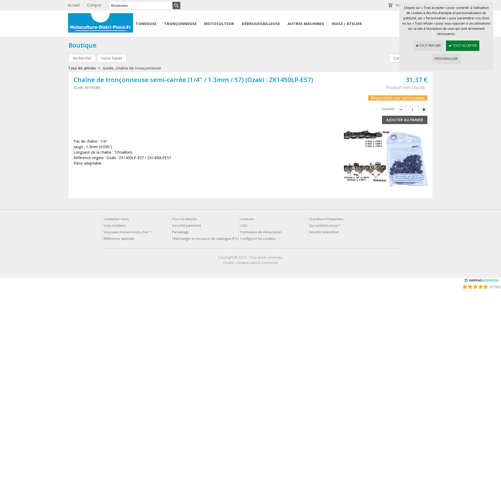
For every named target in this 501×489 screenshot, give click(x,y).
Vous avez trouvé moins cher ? (127, 232)
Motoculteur (219, 23)
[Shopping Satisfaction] (481, 281)
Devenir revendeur (324, 232)
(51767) (495, 287)
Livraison (247, 219)
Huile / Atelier (347, 23)
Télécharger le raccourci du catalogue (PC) (205, 238)
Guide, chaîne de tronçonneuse (132, 68)
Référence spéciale (119, 238)
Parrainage (180, 232)
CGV (243, 225)
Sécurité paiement (186, 225)
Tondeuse (146, 23)
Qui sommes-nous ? (324, 225)
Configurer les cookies (257, 238)
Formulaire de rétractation (260, 232)
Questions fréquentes (326, 219)
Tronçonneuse (180, 23)
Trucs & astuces (184, 219)
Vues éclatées (115, 225)
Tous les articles (82, 68)
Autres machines (306, 23)
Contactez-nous (116, 219)
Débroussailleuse (261, 23)
